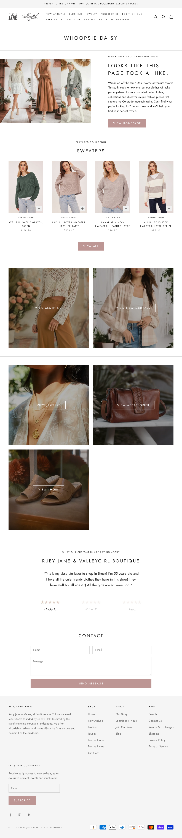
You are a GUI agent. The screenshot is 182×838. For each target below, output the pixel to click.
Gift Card (93, 753)
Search (153, 714)
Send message (90, 684)
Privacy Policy (157, 740)
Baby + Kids (54, 19)
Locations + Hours (126, 721)
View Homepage (127, 123)
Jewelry (91, 14)
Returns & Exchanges (161, 727)
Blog (118, 734)
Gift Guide (73, 19)
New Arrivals (55, 14)
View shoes (48, 490)
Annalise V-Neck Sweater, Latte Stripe (156, 224)
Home (91, 714)
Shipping (154, 734)
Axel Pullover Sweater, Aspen (26, 224)
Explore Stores (127, 3)
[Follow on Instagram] (19, 815)
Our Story (121, 714)
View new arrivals (133, 308)
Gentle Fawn (26, 217)
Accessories (110, 14)
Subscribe (22, 800)
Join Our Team (124, 727)
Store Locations (118, 19)
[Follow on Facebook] (10, 815)
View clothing (48, 308)
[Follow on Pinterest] (29, 815)
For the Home (132, 14)
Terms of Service (158, 746)
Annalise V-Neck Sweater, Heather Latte (112, 224)
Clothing (75, 14)
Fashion (92, 727)
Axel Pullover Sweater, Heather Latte (69, 224)
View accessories (133, 405)
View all (91, 246)
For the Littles (96, 746)
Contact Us (155, 721)
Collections (93, 19)
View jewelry (48, 405)
